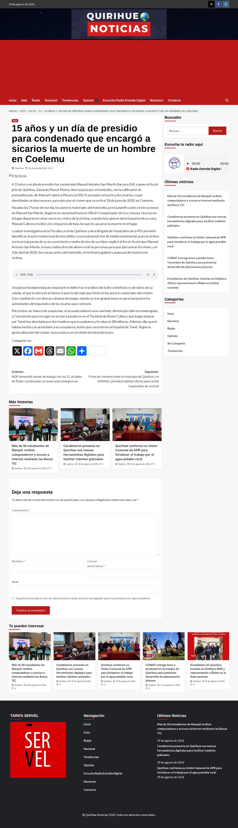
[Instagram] (226, 4)
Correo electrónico (96, 563)
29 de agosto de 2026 (36, 468)
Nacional (51, 100)
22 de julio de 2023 (37, 168)
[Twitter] (211, 4)
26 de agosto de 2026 (215, 681)
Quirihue (19, 168)
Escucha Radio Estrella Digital (124, 100)
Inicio (13, 100)
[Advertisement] (119, 68)
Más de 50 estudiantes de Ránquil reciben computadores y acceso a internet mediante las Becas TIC (32, 454)
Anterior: (47, 376)
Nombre (18, 561)
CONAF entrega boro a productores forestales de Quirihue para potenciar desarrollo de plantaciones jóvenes (192, 262)
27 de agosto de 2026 (170, 685)
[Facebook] (218, 4)
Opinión (90, 100)
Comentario (21, 510)
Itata (24, 100)
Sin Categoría (176, 343)
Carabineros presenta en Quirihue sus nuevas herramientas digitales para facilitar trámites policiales (196, 221)
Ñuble (36, 100)
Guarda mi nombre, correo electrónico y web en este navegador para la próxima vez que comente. (83, 598)
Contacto (174, 100)
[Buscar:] (188, 131)
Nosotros (156, 100)
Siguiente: (124, 379)
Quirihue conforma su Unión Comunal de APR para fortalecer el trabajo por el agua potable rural (196, 242)
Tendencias (70, 100)
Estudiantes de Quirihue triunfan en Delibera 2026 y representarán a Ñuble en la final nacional (196, 283)
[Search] (227, 100)
